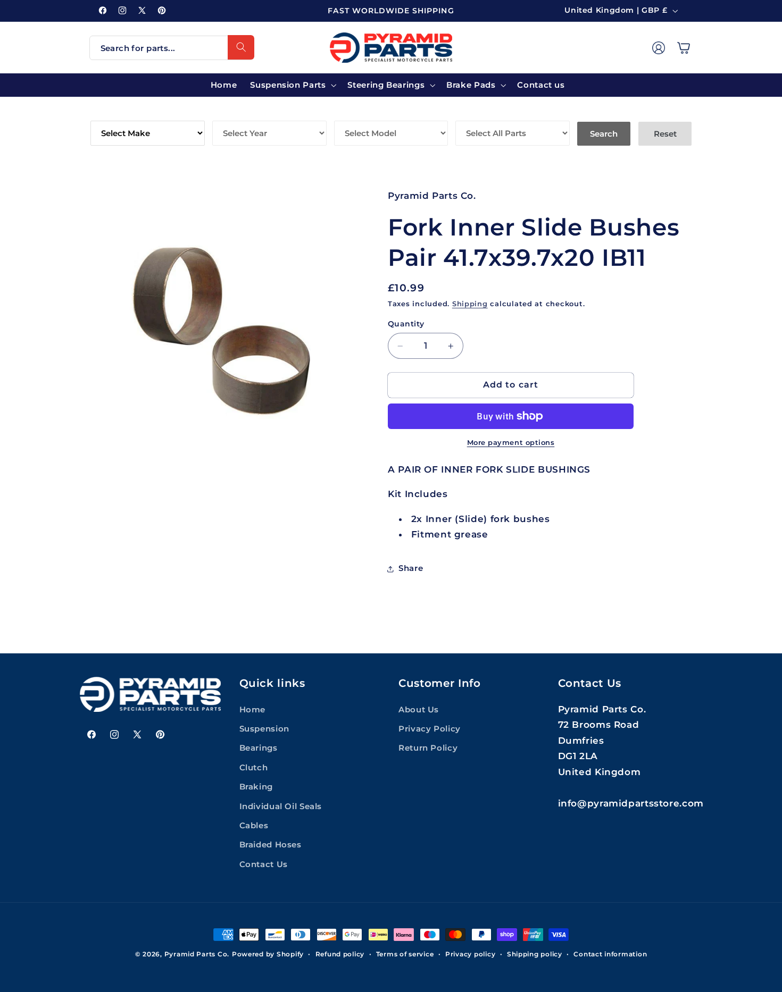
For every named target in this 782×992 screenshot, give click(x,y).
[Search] (241, 47)
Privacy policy (470, 954)
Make (103, 113)
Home (252, 709)
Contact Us (263, 864)
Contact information (610, 954)
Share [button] (410, 568)
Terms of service (405, 954)
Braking (256, 787)
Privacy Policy (429, 729)
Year (224, 113)
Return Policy (427, 748)
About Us (418, 709)
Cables (254, 825)
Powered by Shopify (268, 954)
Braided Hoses (270, 845)
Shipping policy (534, 954)
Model (350, 113)
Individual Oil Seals (280, 806)
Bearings (258, 748)
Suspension (264, 729)
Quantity (406, 324)
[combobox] (171, 48)
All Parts (479, 113)
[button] (683, 47)
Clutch (253, 767)
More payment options (511, 443)
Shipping (470, 304)
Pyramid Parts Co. (197, 954)
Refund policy (340, 954)
